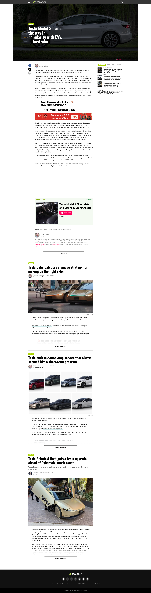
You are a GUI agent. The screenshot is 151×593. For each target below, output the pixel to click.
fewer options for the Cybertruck (53, 429)
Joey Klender (44, 66)
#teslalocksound (115, 92)
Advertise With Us (80, 583)
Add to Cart (67, 213)
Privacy (97, 583)
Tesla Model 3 (67, 229)
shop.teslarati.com (39, 246)
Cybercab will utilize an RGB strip (42, 326)
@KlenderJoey (56, 244)
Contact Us (69, 583)
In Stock (89, 199)
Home (53, 583)
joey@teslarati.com (39, 244)
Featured (54, 229)
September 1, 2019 (66, 109)
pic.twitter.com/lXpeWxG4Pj (53, 104)
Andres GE (119, 59)
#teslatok (108, 92)
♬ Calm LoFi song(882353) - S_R (106, 93)
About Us (60, 583)
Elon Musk (48, 229)
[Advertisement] (64, 182)
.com (61, 70)
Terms (90, 583)
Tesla (60, 229)
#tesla (104, 92)
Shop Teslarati (42, 199)
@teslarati (100, 90)
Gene (36, 474)
